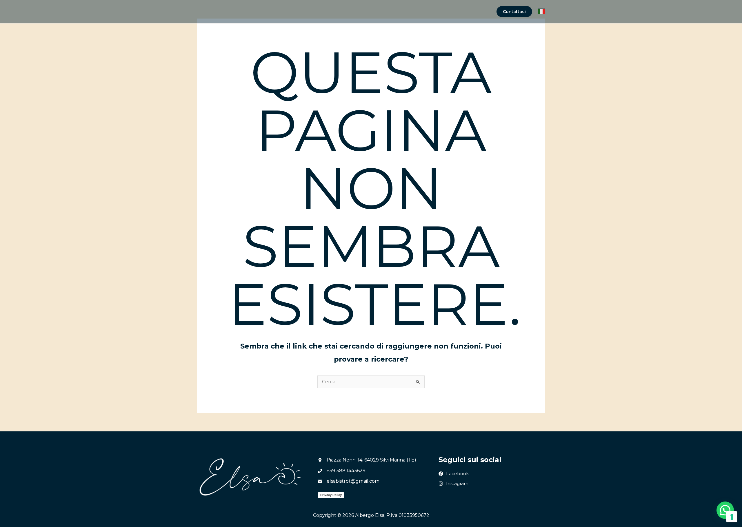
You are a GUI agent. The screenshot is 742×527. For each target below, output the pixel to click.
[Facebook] (454, 473)
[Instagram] (453, 483)
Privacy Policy (331, 495)
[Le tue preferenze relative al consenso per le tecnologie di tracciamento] (731, 516)
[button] (514, 11)
